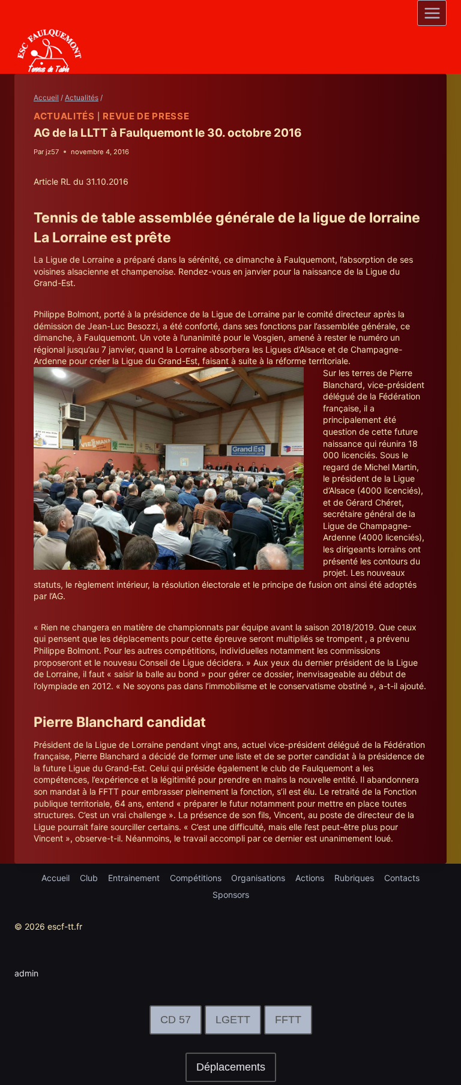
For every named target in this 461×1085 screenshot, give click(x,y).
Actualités (64, 116)
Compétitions (195, 878)
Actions (309, 878)
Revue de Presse (146, 116)
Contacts (402, 878)
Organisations (258, 878)
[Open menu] (432, 13)
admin (26, 973)
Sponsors (230, 894)
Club (89, 878)
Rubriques (354, 878)
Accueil (55, 878)
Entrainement (134, 878)
